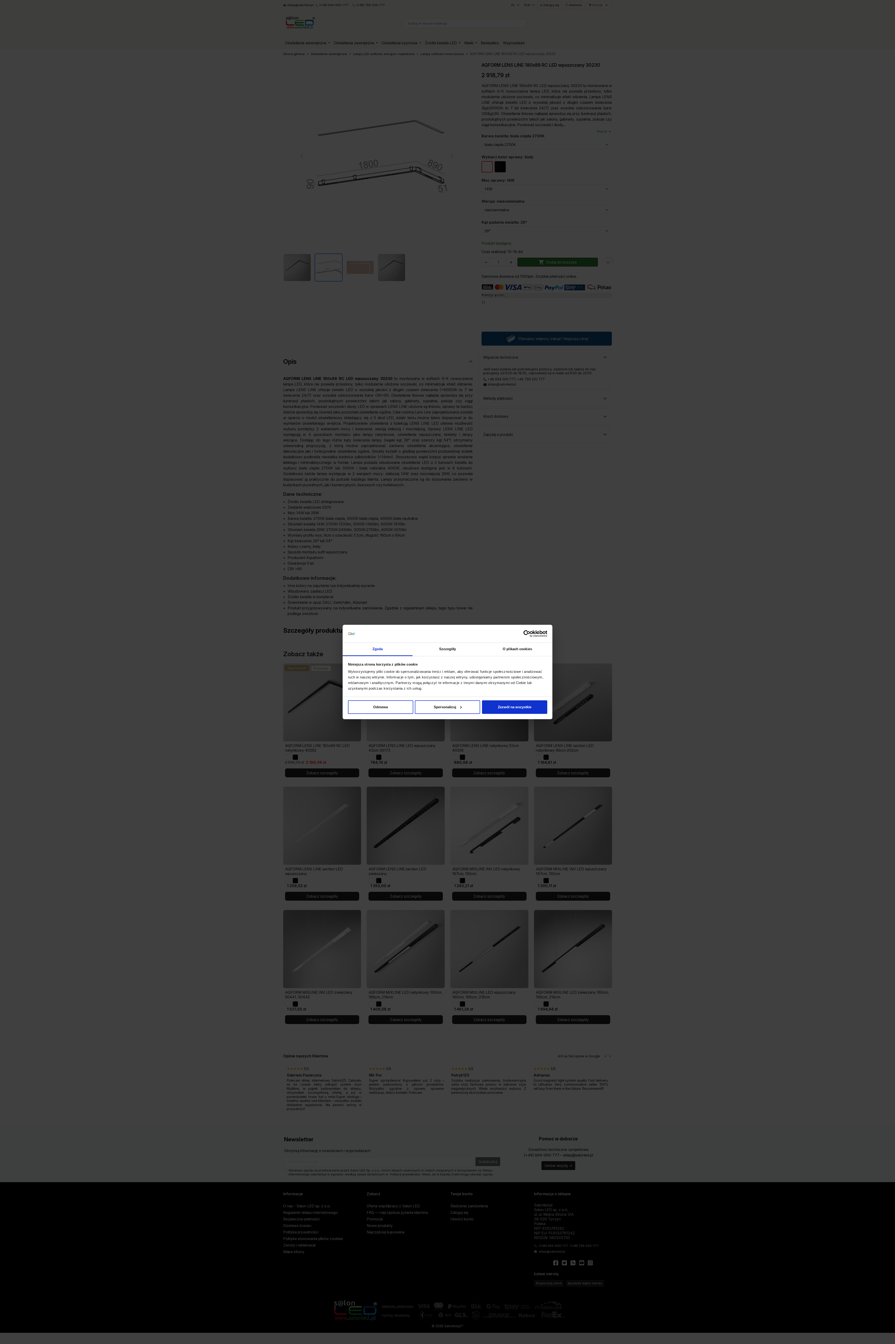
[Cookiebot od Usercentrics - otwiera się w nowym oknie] (526, 633)
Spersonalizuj (445, 707)
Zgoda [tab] (377, 649)
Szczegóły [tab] (447, 649)
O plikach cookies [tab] (517, 649)
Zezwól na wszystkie (514, 707)
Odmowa (380, 707)
